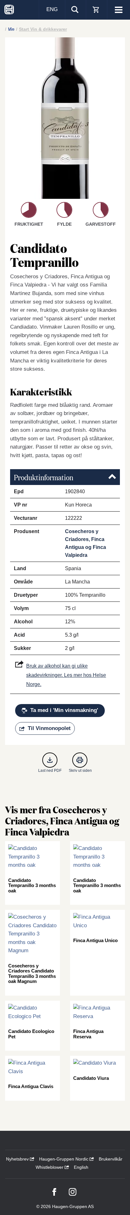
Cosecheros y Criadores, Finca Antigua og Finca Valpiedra (85, 543)
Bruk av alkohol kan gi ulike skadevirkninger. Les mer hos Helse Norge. (66, 675)
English (81, 1167)
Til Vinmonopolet (49, 728)
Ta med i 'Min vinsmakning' (64, 710)
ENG (52, 9)
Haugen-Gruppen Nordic (64, 1158)
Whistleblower (50, 1167)
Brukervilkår (110, 1158)
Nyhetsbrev (18, 1158)
